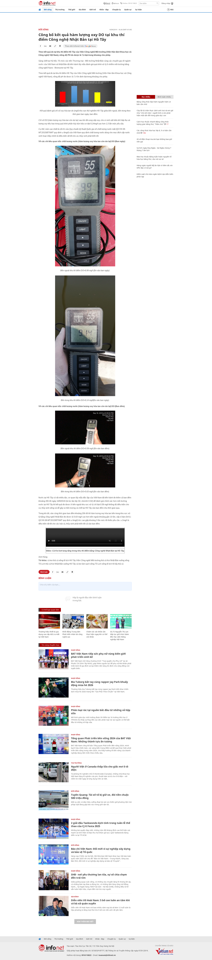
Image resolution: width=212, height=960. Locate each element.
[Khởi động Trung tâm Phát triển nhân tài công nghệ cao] (73, 621)
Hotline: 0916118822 (130, 3)
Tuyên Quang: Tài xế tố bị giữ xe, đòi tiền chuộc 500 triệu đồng (100, 796)
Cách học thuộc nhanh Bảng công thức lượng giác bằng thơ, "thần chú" (153, 123)
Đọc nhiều (146, 97)
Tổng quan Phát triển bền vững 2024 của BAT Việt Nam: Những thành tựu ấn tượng (101, 740)
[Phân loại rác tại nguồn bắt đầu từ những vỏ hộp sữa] (54, 716)
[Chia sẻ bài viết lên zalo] (45, 46)
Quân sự (128, 9)
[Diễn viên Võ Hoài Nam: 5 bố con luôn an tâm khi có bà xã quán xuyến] (54, 906)
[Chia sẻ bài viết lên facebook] (40, 46)
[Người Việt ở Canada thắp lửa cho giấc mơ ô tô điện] (54, 772)
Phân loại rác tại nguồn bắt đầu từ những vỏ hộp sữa (100, 711)
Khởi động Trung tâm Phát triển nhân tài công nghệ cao (72, 634)
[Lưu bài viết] (60, 46)
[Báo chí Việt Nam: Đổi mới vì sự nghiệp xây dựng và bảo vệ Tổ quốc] (54, 854)
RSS (171, 9)
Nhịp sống (75, 650)
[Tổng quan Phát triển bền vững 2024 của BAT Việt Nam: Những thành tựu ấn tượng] (54, 744)
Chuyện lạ (116, 9)
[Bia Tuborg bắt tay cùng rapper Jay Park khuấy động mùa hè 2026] (54, 688)
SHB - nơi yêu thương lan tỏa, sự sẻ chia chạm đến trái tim (99, 876)
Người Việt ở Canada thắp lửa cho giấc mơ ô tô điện (99, 768)
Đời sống (48, 9)
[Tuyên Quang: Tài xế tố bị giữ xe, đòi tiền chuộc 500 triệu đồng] (54, 800)
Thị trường (60, 9)
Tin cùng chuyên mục (50, 645)
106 (144, 133)
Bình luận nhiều (164, 97)
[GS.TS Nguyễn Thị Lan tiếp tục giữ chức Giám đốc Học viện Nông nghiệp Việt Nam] (121, 621)
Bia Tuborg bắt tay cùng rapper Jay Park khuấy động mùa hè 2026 (99, 683)
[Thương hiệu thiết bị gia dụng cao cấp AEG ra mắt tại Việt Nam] (49, 621)
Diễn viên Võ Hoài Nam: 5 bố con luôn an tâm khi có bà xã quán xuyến (100, 902)
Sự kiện (138, 9)
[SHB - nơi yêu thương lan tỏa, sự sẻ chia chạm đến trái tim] (54, 880)
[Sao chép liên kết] (55, 46)
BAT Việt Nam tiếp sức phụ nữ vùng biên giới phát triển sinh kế (98, 655)
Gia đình (82, 9)
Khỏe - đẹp (104, 9)
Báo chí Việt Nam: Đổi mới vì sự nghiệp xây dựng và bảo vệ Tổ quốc (100, 850)
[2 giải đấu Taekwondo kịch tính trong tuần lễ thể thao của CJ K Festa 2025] (54, 829)
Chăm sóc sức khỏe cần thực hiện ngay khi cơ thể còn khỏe (96, 634)
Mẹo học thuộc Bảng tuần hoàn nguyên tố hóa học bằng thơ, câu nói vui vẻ (154, 157)
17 (167, 124)
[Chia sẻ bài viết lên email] (50, 46)
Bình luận (44, 572)
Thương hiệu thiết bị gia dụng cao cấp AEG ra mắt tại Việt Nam (49, 634)
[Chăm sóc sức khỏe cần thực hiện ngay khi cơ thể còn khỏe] (97, 621)
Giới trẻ (92, 9)
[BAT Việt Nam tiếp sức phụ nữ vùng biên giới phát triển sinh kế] (54, 659)
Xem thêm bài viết (85, 921)
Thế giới (71, 9)
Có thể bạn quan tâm (50, 610)
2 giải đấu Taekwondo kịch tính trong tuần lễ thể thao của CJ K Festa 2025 (100, 824)
